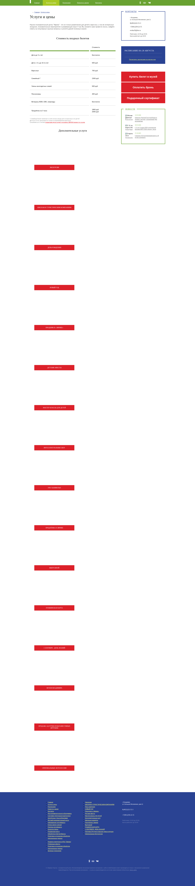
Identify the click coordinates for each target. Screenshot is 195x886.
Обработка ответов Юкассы (57, 834)
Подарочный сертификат (143, 98)
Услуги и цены (51, 3)
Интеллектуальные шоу (92, 818)
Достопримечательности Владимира (60, 813)
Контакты (98, 3)
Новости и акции (83, 3)
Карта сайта (133, 870)
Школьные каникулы (91, 820)
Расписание (67, 3)
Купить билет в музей (143, 76)
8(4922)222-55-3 (135, 23)
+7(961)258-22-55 (136, 27)
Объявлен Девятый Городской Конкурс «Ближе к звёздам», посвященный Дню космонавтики (146, 119)
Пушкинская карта (54, 831)
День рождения (90, 807)
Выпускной (88, 825)
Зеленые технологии (54, 851)
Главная (36, 3)
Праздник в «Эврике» (92, 811)
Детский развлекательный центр (58, 820)
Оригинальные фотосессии (94, 834)
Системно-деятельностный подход (59, 816)
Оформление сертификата (56, 822)
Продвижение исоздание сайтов (97, 875)
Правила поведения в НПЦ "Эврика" (59, 842)
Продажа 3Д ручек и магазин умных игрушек (99, 831)
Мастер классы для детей (93, 816)
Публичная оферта (54, 844)
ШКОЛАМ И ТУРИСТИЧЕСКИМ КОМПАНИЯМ (99, 804)
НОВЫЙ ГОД (89, 809)
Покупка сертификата (55, 827)
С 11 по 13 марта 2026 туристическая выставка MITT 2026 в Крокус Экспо (145, 128)
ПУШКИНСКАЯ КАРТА (92, 827)
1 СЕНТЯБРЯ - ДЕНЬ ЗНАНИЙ (95, 829)
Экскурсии (88, 802)
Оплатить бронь (143, 87)
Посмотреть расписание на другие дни (142, 59)
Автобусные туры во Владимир (58, 818)
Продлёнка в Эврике (91, 822)
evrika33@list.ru (135, 30)
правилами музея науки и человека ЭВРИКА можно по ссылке (65, 122)
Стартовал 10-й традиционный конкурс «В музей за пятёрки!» (147, 136)
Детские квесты (90, 813)
